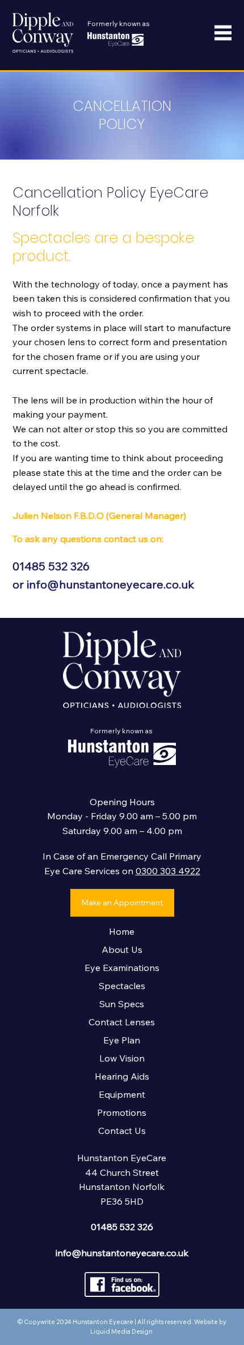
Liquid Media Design (122, 1331)
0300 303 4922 (168, 870)
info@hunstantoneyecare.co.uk (110, 584)
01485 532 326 (51, 566)
